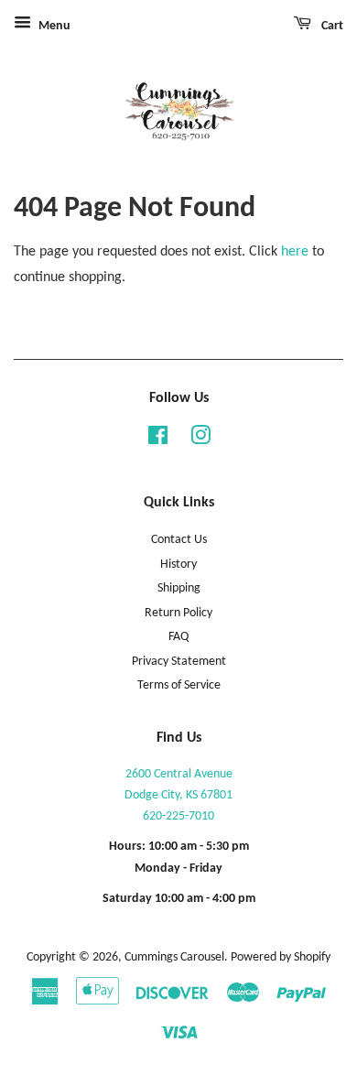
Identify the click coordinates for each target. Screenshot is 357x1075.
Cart (331, 26)
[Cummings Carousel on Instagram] (200, 440)
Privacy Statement (179, 662)
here (294, 251)
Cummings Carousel (174, 957)
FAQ (178, 637)
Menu (53, 26)
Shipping (178, 588)
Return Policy (178, 613)
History (178, 564)
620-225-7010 (178, 816)
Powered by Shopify (280, 957)
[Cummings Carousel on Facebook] (157, 440)
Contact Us (179, 540)
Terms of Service (179, 685)
